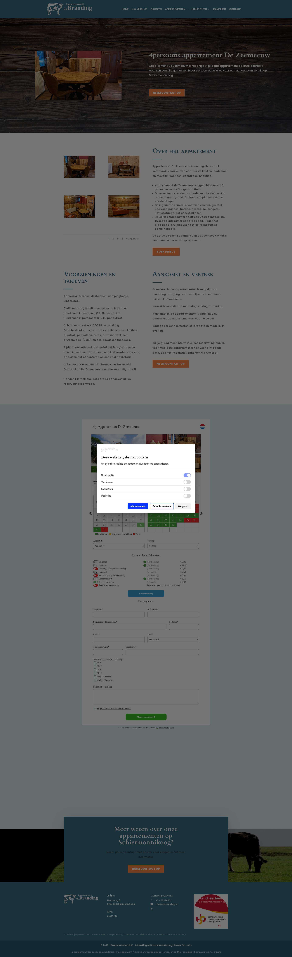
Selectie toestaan (162, 506)
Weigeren (183, 506)
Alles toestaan (137, 506)
